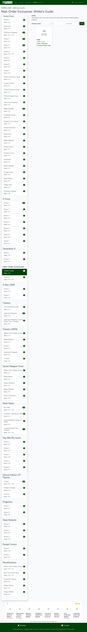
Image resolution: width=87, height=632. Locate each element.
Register (81, 2)
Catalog (35, 2)
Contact (66, 625)
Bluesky (22, 625)
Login (76, 2)
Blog (16, 2)
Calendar (21, 2)
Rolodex (41, 2)
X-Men (4, 8)
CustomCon (28, 2)
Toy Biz (22, 8)
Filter (82, 23)
